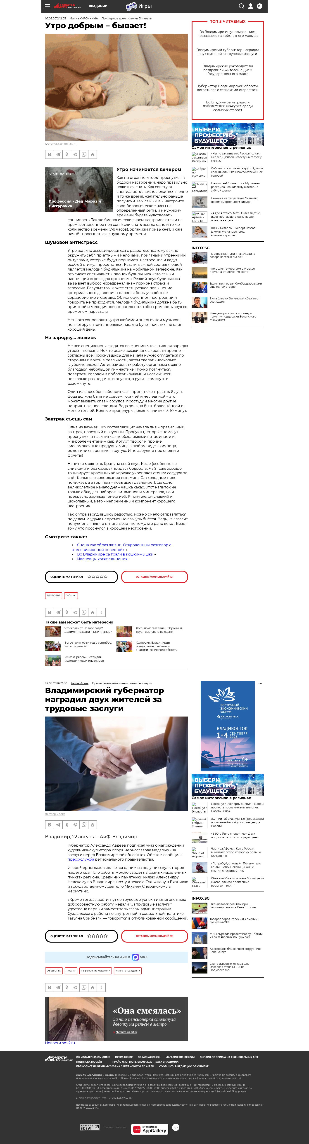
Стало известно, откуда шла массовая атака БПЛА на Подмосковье (230, 967)
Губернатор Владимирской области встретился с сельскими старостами (228, 88)
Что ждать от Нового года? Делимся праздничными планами (88, 629)
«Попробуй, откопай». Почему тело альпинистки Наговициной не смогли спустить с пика (236, 867)
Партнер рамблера (115, 1127)
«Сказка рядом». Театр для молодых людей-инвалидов (84, 658)
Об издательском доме (93, 1057)
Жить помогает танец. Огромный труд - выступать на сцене (159, 629)
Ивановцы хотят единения (102, 559)
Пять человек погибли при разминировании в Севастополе (233, 906)
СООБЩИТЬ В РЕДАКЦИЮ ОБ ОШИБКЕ (184, 1066)
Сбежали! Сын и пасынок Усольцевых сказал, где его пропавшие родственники (237, 882)
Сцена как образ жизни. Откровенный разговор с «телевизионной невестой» (121, 547)
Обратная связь (149, 1057)
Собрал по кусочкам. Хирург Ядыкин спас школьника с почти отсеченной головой (237, 172)
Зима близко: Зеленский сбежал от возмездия (235, 300)
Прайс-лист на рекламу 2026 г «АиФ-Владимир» (145, 1061)
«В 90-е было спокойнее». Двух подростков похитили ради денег (235, 835)
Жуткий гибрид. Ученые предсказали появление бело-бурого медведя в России (237, 822)
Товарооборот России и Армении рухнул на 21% (233, 921)
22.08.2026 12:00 (56, 683)
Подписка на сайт (89, 1061)
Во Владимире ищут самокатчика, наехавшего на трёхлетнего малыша (227, 34)
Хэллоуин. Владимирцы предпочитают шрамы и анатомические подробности (157, 646)
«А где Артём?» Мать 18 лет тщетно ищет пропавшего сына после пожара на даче (235, 216)
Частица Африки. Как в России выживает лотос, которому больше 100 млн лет (236, 852)
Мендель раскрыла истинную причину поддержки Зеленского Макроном (233, 316)
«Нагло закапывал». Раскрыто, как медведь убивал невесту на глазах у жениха (236, 157)
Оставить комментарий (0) (154, 576)
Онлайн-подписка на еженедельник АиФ (229, 1057)
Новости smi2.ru (60, 1043)
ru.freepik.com (55, 814)
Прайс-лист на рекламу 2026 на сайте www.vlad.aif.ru (115, 1066)
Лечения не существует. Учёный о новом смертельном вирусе (234, 199)
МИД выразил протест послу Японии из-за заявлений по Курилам (236, 935)
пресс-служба (81, 859)
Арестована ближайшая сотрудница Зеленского (235, 950)
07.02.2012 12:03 (55, 18)
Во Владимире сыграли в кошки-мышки (115, 554)
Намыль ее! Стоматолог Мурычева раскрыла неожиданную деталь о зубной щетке (235, 187)
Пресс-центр (124, 1057)
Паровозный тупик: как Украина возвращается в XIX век (232, 255)
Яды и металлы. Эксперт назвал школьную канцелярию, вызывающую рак (233, 231)
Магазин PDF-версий (180, 1057)
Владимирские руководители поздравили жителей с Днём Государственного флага (228, 70)
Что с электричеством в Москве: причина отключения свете (232, 270)
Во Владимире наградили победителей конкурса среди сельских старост (228, 106)
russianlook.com (65, 143)
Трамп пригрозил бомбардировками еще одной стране (236, 285)
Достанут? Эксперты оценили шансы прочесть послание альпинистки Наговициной (237, 807)
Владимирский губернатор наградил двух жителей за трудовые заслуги (228, 52)
